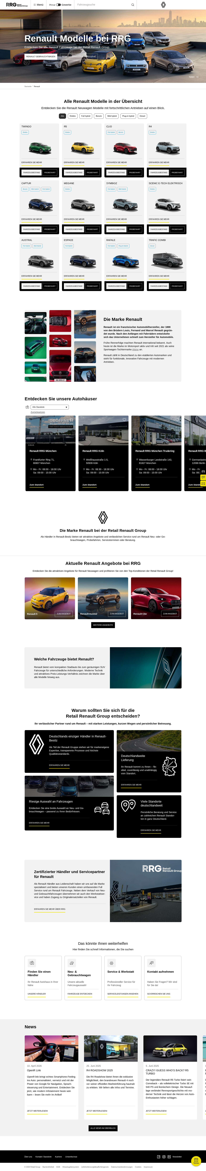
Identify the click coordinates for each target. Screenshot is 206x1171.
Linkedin (169, 1156)
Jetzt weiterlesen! (37, 1111)
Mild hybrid (112, 116)
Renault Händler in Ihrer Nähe (79, 57)
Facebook (158, 1156)
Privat (52, 4)
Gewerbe (66, 4)
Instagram (164, 1156)
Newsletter (177, 1157)
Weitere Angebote (103, 625)
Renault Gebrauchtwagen (40, 57)
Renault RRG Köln (93, 450)
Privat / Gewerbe (58, 5)
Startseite (28, 86)
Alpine (135, 349)
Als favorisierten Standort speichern (71, 419)
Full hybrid (85, 116)
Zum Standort (37, 485)
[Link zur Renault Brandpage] (163, 5)
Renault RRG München (43, 450)
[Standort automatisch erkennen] (27, 407)
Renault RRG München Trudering (154, 450)
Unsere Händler (37, 994)
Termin (196, 1163)
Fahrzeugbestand (31, 172)
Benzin (99, 116)
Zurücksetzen (38, 412)
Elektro (73, 116)
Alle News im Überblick (103, 1128)
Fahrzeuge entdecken (80, 994)
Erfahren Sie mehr (31, 162)
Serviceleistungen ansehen (122, 994)
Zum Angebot (64, 614)
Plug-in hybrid (128, 116)
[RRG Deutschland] (18, 5)
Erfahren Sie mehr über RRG (49, 909)
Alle (62, 116)
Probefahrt (50, 172)
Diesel (142, 116)
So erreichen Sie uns (158, 994)
